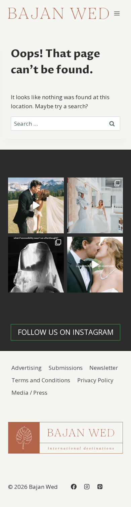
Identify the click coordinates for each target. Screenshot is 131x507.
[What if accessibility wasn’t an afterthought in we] (36, 264)
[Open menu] (117, 13)
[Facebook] (73, 487)
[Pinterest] (99, 487)
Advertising (26, 368)
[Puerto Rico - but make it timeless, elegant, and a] (95, 205)
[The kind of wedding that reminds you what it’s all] (36, 205)
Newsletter (103, 368)
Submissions (66, 368)
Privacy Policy (95, 380)
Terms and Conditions (40, 380)
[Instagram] (86, 487)
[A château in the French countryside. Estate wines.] (95, 264)
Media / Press (29, 392)
